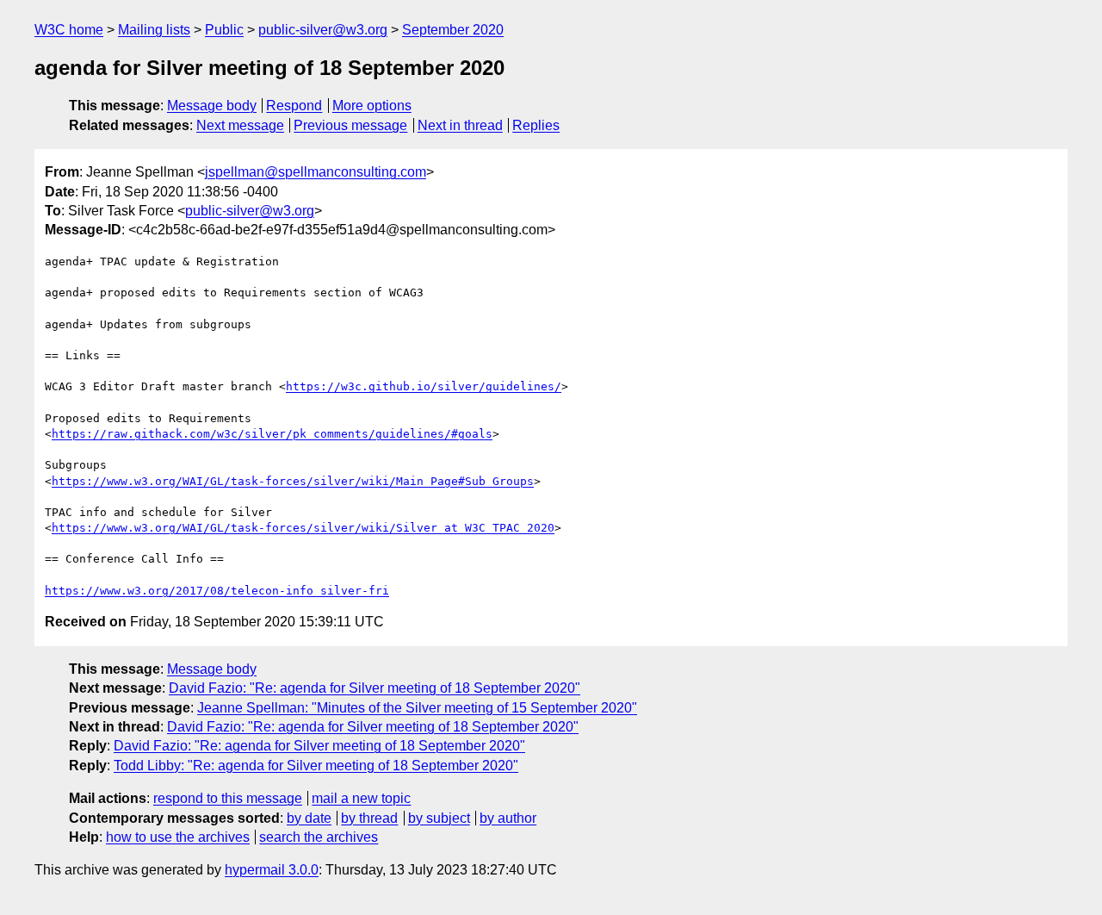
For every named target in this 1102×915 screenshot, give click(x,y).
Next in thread (460, 125)
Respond (294, 105)
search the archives (318, 837)
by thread (369, 818)
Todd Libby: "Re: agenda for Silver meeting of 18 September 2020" (316, 765)
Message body (212, 105)
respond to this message (227, 798)
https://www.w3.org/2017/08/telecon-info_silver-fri (217, 590)
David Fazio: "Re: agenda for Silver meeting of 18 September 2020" (374, 688)
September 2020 (453, 29)
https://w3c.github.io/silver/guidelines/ (423, 386)
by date (309, 818)
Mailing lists (154, 29)
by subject (439, 818)
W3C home (68, 29)
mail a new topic (361, 798)
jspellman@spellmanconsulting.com (315, 172)
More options (372, 105)
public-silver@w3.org (322, 29)
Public (224, 29)
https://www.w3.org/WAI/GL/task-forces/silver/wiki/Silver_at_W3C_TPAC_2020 (303, 527)
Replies (536, 125)
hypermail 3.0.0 (272, 869)
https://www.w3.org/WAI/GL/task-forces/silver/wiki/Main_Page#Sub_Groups (293, 481)
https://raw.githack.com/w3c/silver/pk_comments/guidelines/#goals (272, 433)
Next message (240, 125)
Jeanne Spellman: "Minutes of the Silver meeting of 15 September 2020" (417, 707)
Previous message (350, 125)
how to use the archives (178, 837)
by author (508, 818)
